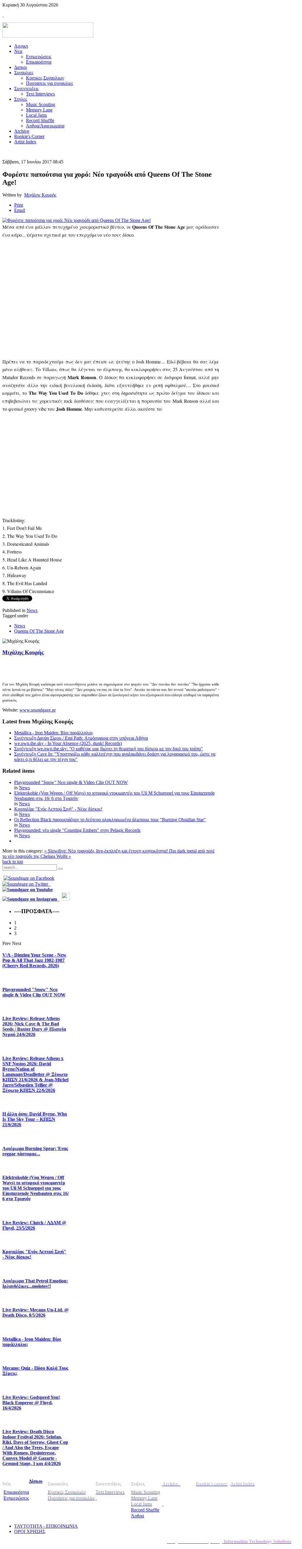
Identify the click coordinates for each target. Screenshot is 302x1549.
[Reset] (60, 869)
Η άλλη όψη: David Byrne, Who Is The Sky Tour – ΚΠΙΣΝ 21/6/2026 (34, 1119)
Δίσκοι (35, 1481)
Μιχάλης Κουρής (40, 194)
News (32, 610)
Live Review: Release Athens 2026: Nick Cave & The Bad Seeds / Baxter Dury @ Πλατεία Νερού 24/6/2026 (34, 1026)
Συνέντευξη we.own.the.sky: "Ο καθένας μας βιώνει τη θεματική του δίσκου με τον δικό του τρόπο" (108, 748)
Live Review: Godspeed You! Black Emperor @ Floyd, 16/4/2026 (31, 1402)
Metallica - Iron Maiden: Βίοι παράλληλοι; (53, 732)
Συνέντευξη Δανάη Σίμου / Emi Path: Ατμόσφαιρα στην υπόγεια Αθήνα (81, 738)
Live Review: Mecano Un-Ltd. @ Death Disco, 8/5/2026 (35, 1312)
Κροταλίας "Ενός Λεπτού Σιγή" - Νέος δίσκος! (58, 808)
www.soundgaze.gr (37, 709)
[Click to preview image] (76, 220)
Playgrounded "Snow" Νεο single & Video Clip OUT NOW (71, 782)
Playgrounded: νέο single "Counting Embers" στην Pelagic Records (77, 830)
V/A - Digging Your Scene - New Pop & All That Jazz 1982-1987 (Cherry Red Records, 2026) (34, 960)
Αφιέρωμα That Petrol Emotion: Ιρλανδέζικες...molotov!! (35, 1283)
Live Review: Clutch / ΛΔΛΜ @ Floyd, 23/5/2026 (34, 1225)
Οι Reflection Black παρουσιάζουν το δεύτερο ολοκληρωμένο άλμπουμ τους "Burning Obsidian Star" (110, 819)
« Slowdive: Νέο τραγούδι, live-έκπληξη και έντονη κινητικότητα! (106, 850)
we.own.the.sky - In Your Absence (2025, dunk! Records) (68, 743)
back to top (12, 861)
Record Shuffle (145, 1509)
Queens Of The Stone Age (39, 631)
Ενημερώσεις (16, 1498)
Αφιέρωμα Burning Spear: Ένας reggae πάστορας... (35, 1151)
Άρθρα (137, 1515)
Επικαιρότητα (16, 1492)
